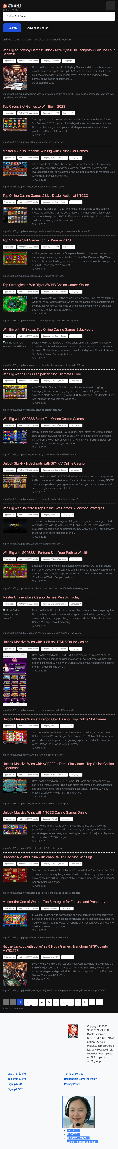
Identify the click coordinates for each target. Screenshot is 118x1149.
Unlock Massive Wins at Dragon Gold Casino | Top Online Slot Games (54, 719)
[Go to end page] (99, 1002)
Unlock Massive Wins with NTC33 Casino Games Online (45, 812)
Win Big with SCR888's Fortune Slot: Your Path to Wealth (45, 553)
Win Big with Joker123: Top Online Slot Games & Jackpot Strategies (53, 508)
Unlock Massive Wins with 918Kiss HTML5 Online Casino (45, 642)
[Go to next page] (92, 1002)
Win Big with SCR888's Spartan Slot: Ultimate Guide (42, 374)
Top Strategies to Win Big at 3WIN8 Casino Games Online (46, 285)
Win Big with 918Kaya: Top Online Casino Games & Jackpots (48, 329)
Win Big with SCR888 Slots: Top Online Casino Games (43, 419)
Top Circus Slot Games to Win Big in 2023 (34, 106)
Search (12, 27)
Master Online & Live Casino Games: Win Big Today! (41, 597)
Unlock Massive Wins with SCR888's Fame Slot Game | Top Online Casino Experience (58, 766)
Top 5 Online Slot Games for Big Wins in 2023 (37, 240)
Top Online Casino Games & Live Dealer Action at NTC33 (45, 195)
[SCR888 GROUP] (12, 6)
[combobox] (59, 16)
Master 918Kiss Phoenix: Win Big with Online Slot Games (45, 151)
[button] (110, 5)
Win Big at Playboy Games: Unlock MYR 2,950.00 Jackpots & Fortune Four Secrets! (59, 52)
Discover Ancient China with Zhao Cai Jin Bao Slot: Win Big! (47, 857)
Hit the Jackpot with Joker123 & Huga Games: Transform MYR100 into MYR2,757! (55, 948)
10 (85, 1002)
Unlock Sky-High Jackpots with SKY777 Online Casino (44, 463)
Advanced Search (37, 27)
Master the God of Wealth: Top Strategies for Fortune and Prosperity (54, 902)
